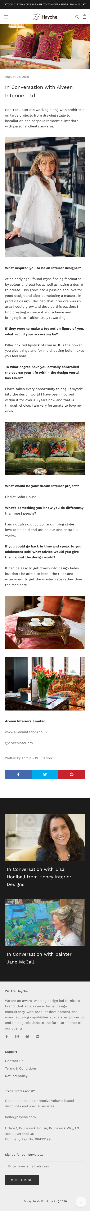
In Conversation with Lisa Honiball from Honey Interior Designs (39, 877)
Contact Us (14, 1061)
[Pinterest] (27, 1036)
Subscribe (22, 1180)
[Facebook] (6, 1036)
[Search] (77, 17)
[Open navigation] (6, 16)
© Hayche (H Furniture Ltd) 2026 (45, 1201)
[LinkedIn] (37, 1036)
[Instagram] (17, 1036)
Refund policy (16, 1076)
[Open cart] (84, 16)
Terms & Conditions (21, 1068)
